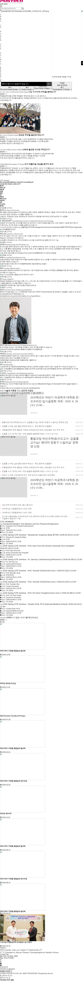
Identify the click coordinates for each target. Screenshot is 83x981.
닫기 (49, 84)
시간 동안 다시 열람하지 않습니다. (15, 84)
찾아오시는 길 (5, 978)
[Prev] (1, 622)
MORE (2, 94)
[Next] (3, 622)
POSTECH (4, 967)
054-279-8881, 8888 (10, 956)
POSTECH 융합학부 (7, 969)
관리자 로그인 (7, 975)
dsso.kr (50, 973)
